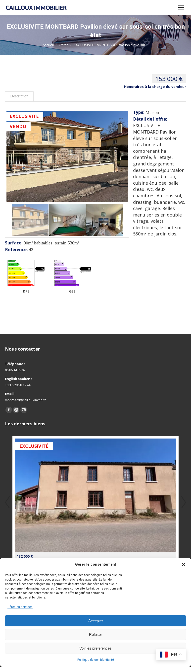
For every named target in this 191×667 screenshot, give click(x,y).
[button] (183, 564)
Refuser (95, 634)
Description (19, 96)
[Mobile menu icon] (181, 7)
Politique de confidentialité (95, 660)
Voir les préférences (95, 648)
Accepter (95, 621)
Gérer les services (20, 607)
